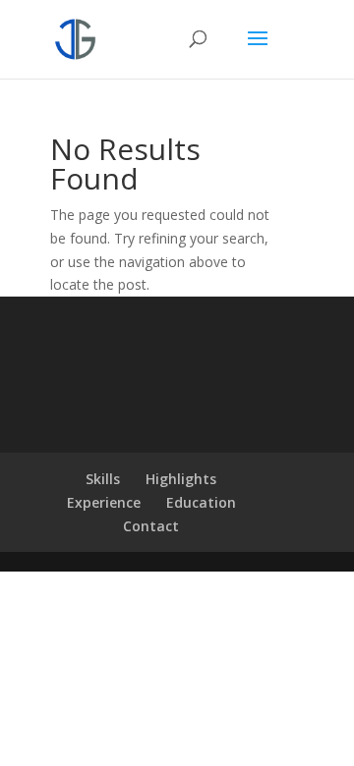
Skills (103, 478)
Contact (151, 526)
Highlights (181, 478)
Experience (104, 502)
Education (201, 502)
